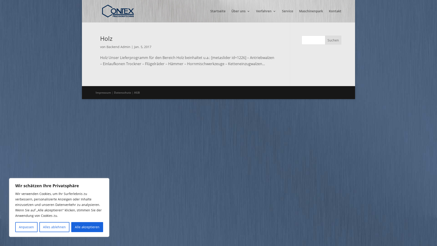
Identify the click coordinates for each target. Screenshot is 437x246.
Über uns (238, 11)
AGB (137, 93)
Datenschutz (122, 93)
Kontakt (335, 11)
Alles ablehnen (54, 227)
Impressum (103, 93)
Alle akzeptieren (87, 227)
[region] (59, 207)
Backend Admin (118, 47)
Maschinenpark (311, 11)
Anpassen (26, 227)
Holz (106, 38)
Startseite (218, 11)
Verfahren (264, 11)
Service (287, 11)
